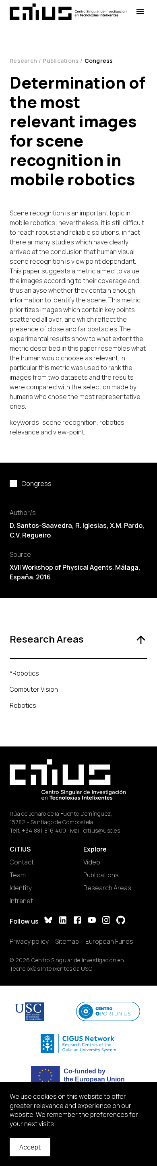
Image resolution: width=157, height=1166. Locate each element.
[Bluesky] (48, 921)
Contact (22, 862)
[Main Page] (68, 11)
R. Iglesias (91, 525)
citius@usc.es (101, 830)
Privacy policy (29, 941)
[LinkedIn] (63, 921)
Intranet (21, 900)
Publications (60, 60)
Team (18, 874)
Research (23, 60)
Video (91, 862)
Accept (30, 1147)
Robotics (23, 705)
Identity (21, 887)
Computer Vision (34, 689)
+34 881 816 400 (44, 830)
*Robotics (24, 673)
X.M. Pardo (126, 525)
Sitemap (67, 941)
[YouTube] (92, 921)
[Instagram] (106, 921)
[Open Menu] (140, 11)
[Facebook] (77, 921)
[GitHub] (121, 921)
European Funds (109, 941)
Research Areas (107, 887)
